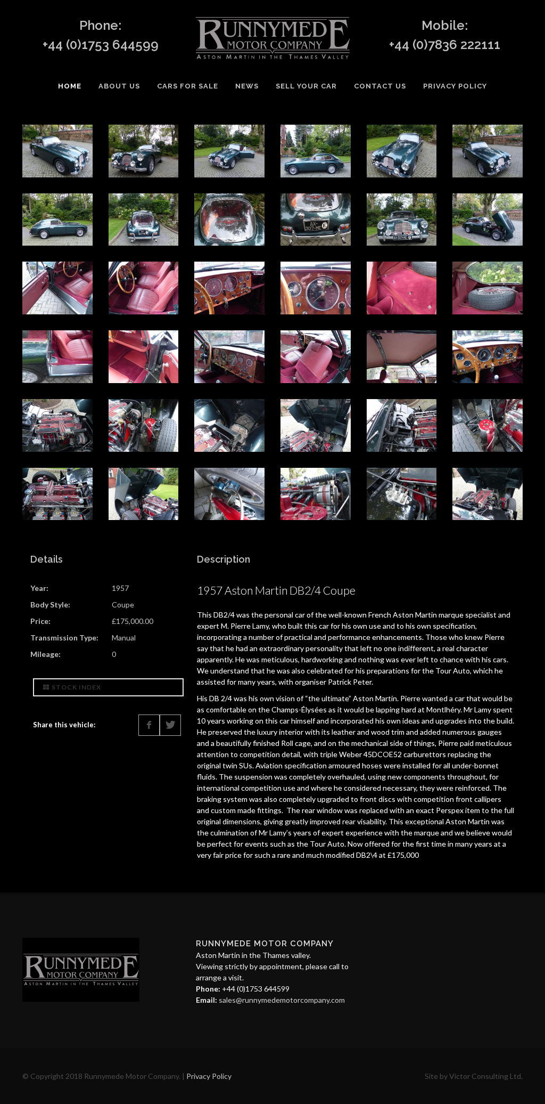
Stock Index (76, 687)
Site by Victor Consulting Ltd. (474, 1076)
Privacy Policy (209, 1076)
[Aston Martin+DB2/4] (57, 150)
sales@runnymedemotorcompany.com (282, 999)
